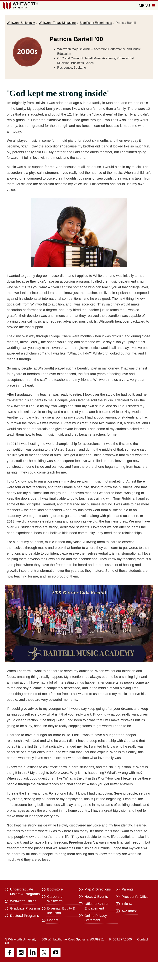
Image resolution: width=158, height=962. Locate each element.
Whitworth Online (23, 901)
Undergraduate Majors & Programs (25, 891)
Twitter (44, 952)
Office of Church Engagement (96, 906)
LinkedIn (32, 952)
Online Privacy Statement (95, 918)
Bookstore (55, 889)
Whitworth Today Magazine (57, 22)
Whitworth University (21, 22)
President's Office (135, 897)
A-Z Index (129, 911)
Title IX (127, 904)
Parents (128, 889)
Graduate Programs (25, 908)
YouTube (56, 952)
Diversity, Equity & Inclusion (61, 910)
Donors (52, 920)
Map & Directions (97, 889)
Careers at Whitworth (55, 899)
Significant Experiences (96, 22)
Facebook (9, 952)
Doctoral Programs (24, 916)
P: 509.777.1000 (120, 939)
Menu (145, 5)
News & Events (96, 897)
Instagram (21, 952)
